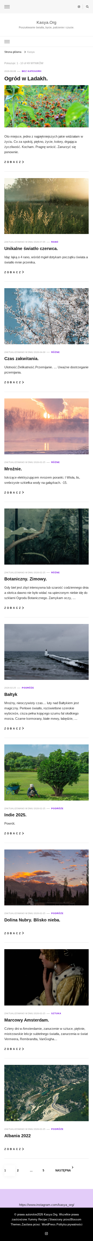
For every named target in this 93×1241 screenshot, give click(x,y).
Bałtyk (10, 694)
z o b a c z (12, 162)
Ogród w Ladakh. (26, 78)
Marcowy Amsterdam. (26, 1020)
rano (54, 242)
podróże (28, 688)
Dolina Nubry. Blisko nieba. (32, 920)
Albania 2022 (17, 1135)
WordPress (49, 1224)
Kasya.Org (46, 22)
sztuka (56, 1013)
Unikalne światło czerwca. (31, 248)
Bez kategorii (32, 71)
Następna (63, 1170)
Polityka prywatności (69, 1224)
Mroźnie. (13, 468)
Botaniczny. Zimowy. (25, 579)
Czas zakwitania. (21, 358)
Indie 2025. (15, 814)
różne (55, 352)
